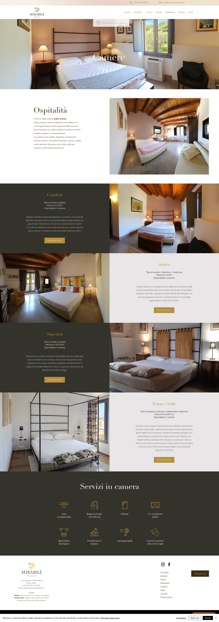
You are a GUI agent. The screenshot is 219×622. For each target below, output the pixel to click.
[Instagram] (162, 564)
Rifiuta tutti (194, 618)
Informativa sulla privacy (110, 618)
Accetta (208, 618)
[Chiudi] (215, 618)
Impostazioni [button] (181, 618)
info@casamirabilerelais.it (174, 2)
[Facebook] (169, 564)
